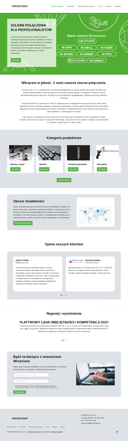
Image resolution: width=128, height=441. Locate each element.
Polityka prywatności (34, 432)
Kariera (108, 6)
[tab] (61, 295)
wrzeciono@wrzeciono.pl (90, 423)
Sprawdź (15, 60)
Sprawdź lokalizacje (23, 223)
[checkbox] (14, 387)
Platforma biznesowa (86, 6)
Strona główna (57, 6)
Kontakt (117, 6)
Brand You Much (57, 432)
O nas (100, 6)
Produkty (70, 6)
